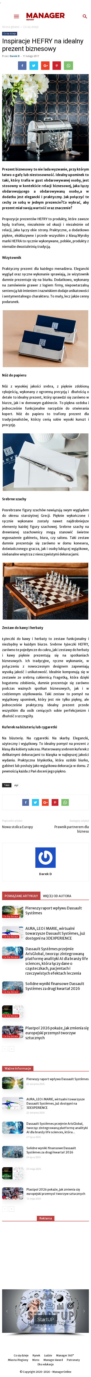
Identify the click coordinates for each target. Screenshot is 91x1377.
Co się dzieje (31, 27)
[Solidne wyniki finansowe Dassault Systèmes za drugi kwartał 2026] (12, 987)
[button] (85, 16)
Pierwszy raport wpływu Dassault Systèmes (57, 1079)
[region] (45, 1313)
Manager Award (53, 1359)
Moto (35, 1359)
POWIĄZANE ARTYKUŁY (21, 896)
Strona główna (10, 27)
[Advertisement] (45, 1253)
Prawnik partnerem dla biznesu (71, 829)
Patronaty (73, 1359)
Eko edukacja (46, 1364)
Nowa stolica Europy (17, 827)
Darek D (14, 56)
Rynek (36, 1355)
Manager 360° (65, 1355)
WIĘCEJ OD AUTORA (57, 896)
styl (16, 785)
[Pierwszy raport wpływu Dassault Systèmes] (12, 912)
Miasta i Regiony (18, 1359)
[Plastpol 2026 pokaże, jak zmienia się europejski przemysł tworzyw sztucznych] (12, 1032)
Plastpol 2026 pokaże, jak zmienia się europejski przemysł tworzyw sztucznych (57, 1033)
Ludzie (48, 1355)
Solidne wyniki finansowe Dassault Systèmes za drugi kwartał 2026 (54, 986)
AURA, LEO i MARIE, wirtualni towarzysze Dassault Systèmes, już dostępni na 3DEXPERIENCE (55, 933)
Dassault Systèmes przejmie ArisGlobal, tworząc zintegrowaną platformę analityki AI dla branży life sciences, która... (57, 1128)
